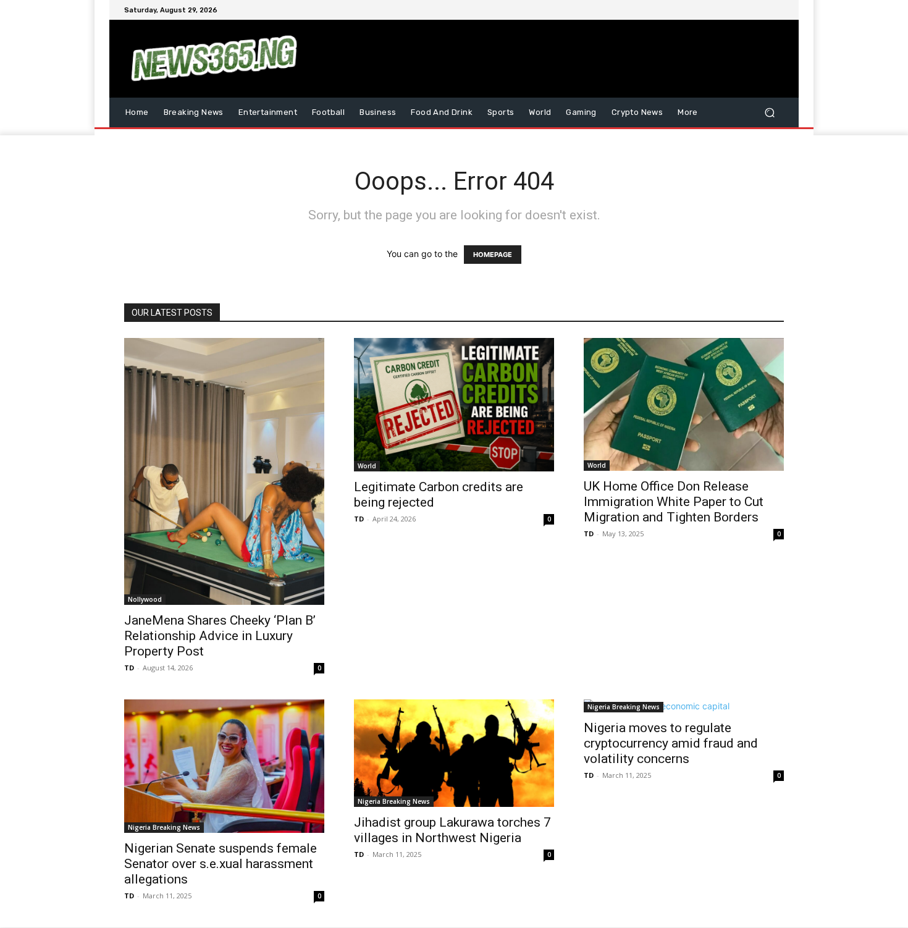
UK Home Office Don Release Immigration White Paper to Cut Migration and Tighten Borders (673, 502)
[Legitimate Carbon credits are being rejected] (454, 404)
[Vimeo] (761, 9)
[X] (746, 9)
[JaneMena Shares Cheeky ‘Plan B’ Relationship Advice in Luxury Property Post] (224, 471)
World (367, 466)
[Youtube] (776, 9)
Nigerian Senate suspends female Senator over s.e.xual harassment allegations (220, 864)
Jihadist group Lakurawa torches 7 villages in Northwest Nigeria (452, 830)
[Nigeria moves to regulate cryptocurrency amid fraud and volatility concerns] (684, 705)
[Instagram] (732, 9)
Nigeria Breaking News (164, 827)
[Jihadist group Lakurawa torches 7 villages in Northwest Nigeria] (454, 753)
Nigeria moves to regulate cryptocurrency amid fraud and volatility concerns (671, 743)
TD (129, 667)
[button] (769, 112)
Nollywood (145, 599)
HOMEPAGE (492, 254)
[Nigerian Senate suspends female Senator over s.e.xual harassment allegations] (224, 766)
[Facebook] (717, 9)
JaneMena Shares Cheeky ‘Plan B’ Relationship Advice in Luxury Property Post (220, 636)
